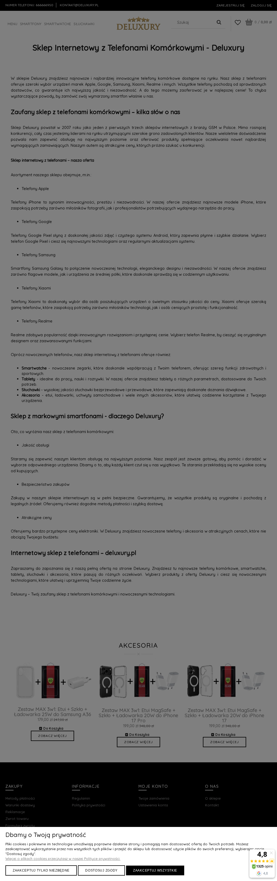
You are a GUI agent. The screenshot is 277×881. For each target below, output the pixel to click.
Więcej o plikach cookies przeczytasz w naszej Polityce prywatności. (62, 858)
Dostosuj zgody (101, 870)
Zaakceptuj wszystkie (155, 870)
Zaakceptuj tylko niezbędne (41, 870)
